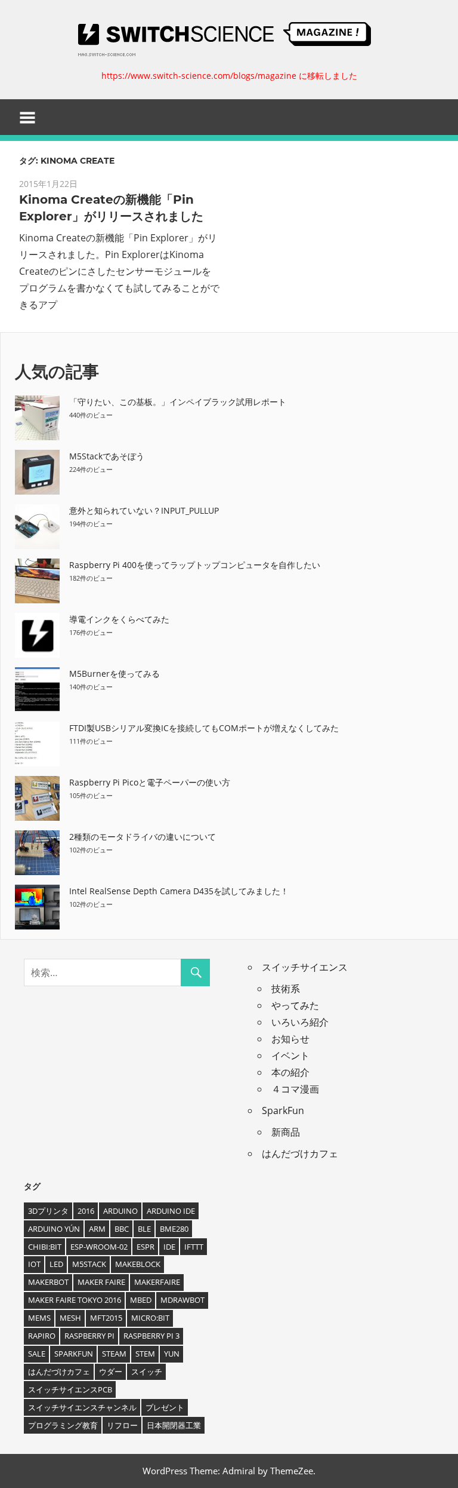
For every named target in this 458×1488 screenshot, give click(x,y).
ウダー (110, 1371)
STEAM (114, 1353)
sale (36, 1353)
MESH (70, 1317)
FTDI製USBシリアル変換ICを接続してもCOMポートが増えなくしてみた (204, 728)
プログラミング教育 (63, 1425)
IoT (34, 1264)
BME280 (174, 1228)
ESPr (145, 1246)
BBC (121, 1228)
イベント (290, 1055)
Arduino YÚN (54, 1228)
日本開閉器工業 (174, 1425)
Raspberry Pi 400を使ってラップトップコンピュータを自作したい (194, 564)
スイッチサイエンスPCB (70, 1389)
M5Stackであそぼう (106, 456)
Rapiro (41, 1335)
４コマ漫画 (295, 1089)
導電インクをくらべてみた (119, 619)
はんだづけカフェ (300, 1153)
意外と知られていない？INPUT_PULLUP (144, 510)
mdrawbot (182, 1299)
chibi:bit (44, 1246)
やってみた (295, 1005)
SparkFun (283, 1110)
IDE (169, 1246)
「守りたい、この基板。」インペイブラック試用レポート (177, 401)
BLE (144, 1228)
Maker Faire (101, 1282)
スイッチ (146, 1371)
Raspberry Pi (89, 1335)
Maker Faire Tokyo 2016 (74, 1299)
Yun (172, 1353)
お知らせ (290, 1038)
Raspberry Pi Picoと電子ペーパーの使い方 (149, 782)
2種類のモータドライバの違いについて (142, 836)
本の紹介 (290, 1072)
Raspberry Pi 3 (151, 1335)
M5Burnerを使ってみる (114, 673)
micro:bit (150, 1317)
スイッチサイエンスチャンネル (82, 1407)
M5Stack (89, 1264)
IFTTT (193, 1246)
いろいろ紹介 (300, 1022)
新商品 (285, 1132)
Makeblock (137, 1264)
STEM (145, 1353)
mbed (140, 1299)
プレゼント (165, 1407)
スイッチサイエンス (305, 967)
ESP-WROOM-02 (99, 1246)
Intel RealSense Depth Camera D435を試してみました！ (179, 891)
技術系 (285, 988)
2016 (86, 1210)
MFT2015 (106, 1317)
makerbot (48, 1282)
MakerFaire (157, 1282)
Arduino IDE (171, 1210)
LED (56, 1264)
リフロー (122, 1425)
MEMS (39, 1317)
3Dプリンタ (48, 1210)
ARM (97, 1228)
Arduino (120, 1210)
